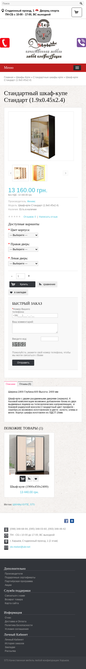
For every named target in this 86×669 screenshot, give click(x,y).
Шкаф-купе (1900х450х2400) (29, 486)
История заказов (14, 643)
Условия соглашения (17, 629)
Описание (10, 384)
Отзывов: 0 (30, 216)
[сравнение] (29, 479)
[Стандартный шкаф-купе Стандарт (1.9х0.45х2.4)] (20, 180)
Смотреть (5, 43)
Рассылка (10, 651)
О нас (8, 617)
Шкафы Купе (23, 77)
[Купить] (23, 479)
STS (32, 504)
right (65, 173)
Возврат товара (14, 599)
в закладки (20, 292)
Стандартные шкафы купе (48, 77)
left (11, 173)
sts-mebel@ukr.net (20, 547)
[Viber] (81, 42)
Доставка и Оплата (15, 621)
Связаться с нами (15, 595)
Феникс (31, 201)
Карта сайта (12, 603)
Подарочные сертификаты (20, 577)
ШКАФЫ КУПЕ (21, 504)
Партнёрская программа (19, 581)
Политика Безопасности (19, 625)
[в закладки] (36, 479)
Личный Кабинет (14, 639)
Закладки (10, 647)
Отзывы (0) (25, 384)
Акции (8, 585)
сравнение (49, 284)
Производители (14, 573)
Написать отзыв (48, 216)
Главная (8, 77)
